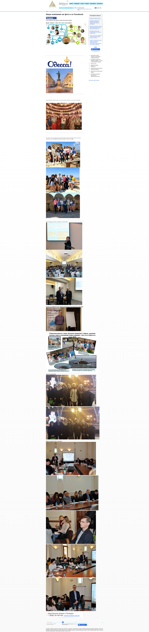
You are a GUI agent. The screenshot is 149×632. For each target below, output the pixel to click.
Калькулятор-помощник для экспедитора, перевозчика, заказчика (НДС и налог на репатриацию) (94, 22)
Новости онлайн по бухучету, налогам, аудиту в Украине (84, 9)
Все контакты (99, 3)
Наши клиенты (93, 3)
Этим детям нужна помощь (94, 80)
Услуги (82, 3)
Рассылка (96, 49)
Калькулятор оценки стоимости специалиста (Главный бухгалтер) (95, 56)
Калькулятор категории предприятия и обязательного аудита (95, 75)
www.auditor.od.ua (71, 615)
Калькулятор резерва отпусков (95, 18)
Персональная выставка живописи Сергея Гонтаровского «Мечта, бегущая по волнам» (96, 36)
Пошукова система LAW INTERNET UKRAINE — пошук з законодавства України (96, 60)
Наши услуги (93, 63)
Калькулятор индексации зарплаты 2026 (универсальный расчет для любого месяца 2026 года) (96, 27)
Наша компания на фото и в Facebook (56, 11)
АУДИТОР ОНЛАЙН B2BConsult (94, 66)
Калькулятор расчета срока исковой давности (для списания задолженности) (95, 32)
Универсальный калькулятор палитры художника (96, 69)
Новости (87, 3)
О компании (76, 3)
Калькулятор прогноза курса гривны (96, 72)
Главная (71, 3)
